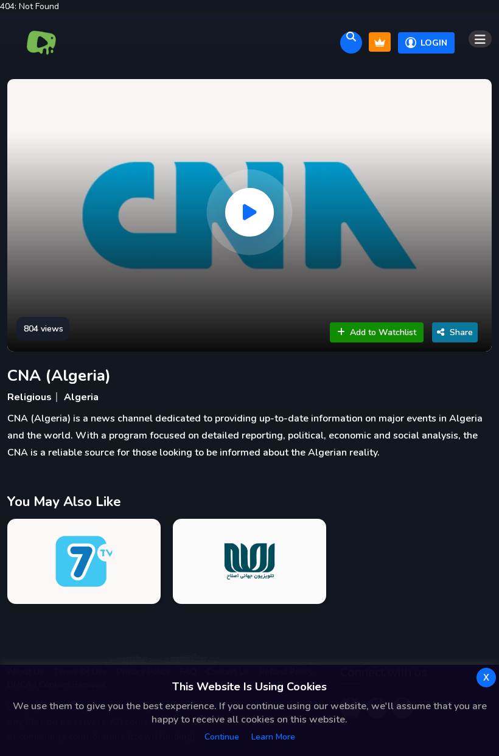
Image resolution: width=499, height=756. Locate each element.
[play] (249, 212)
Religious (29, 397)
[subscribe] (380, 42)
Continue (221, 737)
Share (461, 332)
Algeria (81, 397)
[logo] (41, 42)
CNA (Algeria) (59, 375)
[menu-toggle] (480, 38)
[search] (351, 43)
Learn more (273, 737)
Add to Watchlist (383, 332)
